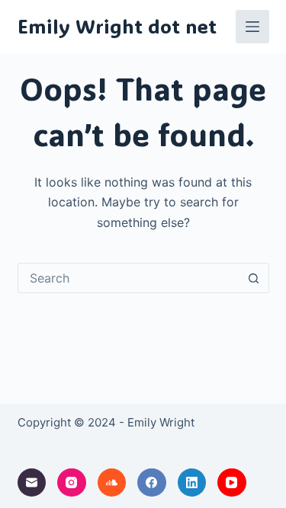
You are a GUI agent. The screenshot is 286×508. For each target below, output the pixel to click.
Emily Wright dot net (117, 26)
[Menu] (252, 26)
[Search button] (253, 278)
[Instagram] (71, 482)
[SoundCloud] (112, 482)
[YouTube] (231, 482)
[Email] (32, 482)
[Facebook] (151, 482)
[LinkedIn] (192, 482)
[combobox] (128, 278)
